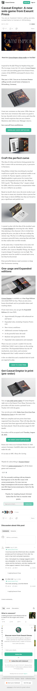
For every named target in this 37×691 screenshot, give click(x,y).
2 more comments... (7, 599)
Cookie (7, 547)
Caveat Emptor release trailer (17, 57)
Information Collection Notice (24, 667)
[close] (31, 627)
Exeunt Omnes (24, 462)
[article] (18, 617)
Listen (33, 24)
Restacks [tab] (13, 531)
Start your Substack (14, 683)
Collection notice (30, 678)
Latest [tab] (8, 608)
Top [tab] (4, 608)
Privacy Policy (19, 668)
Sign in (33, 2)
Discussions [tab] (15, 608)
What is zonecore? (8, 613)
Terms (22, 678)
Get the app (27, 683)
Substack (9, 687)
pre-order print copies (14, 401)
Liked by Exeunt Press (12, 549)
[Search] (34, 608)
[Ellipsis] (34, 547)
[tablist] (9, 531)
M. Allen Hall (9, 579)
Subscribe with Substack (19, 661)
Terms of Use (28, 665)
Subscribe (26, 2)
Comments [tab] (6, 531)
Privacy (17, 678)
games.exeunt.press (15, 466)
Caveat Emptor (8, 228)
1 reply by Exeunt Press (14, 573)
